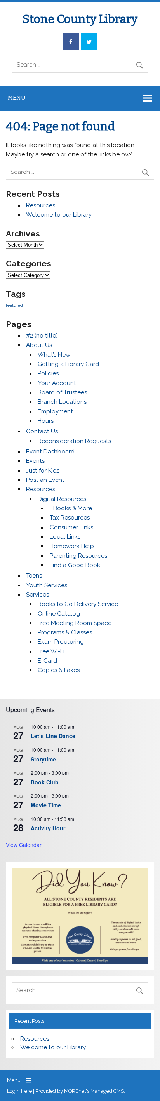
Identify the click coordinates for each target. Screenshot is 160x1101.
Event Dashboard (50, 451)
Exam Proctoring (61, 641)
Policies (48, 373)
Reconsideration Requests (74, 441)
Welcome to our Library (59, 214)
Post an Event (45, 479)
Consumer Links (71, 527)
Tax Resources (70, 517)
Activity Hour (48, 828)
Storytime (43, 759)
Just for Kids (42, 470)
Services (37, 594)
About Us (39, 344)
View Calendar (24, 845)
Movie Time (46, 805)
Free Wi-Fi (51, 651)
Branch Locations (62, 401)
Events (35, 460)
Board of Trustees (62, 392)
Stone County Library (80, 19)
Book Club (45, 782)
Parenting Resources (78, 555)
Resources (40, 205)
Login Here (19, 1091)
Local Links (65, 536)
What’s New (54, 354)
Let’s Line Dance (53, 736)
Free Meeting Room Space (74, 623)
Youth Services (46, 585)
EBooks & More (71, 508)
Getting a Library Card (68, 364)
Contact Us (42, 431)
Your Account (57, 383)
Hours (46, 420)
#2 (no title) (42, 335)
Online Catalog (59, 613)
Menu (17, 97)
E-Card (47, 660)
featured (14, 305)
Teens (34, 575)
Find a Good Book (75, 565)
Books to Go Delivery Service (78, 603)
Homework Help (72, 546)
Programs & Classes (65, 632)
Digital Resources (62, 498)
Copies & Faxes (59, 670)
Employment (55, 411)
